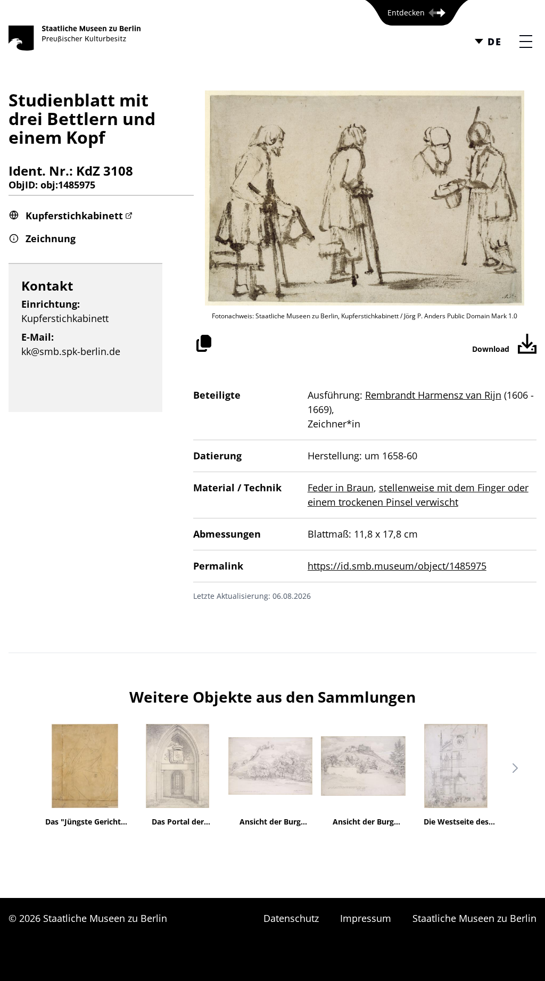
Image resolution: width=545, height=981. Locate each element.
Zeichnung (51, 238)
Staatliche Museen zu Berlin (474, 918)
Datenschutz (291, 918)
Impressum (365, 918)
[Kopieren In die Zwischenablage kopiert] (203, 343)
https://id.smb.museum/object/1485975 (397, 565)
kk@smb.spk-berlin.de (70, 351)
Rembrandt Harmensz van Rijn (433, 395)
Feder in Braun (341, 487)
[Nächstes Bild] (515, 768)
